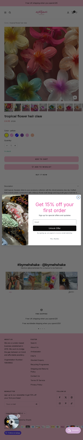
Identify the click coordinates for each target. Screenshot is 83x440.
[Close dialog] (78, 197)
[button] (11, 422)
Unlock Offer (55, 228)
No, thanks (54, 239)
